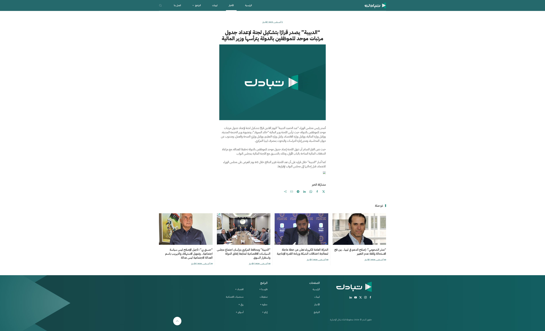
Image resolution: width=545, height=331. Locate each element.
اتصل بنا (177, 5)
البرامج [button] (198, 5)
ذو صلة (379, 205)
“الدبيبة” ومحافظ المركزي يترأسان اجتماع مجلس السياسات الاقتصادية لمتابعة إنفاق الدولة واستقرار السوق (243, 254)
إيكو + (265, 312)
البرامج (317, 312)
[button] (160, 5)
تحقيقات (264, 297)
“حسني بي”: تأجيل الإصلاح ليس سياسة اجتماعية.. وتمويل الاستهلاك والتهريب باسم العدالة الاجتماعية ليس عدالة (189, 254)
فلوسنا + (263, 289)
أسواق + (240, 312)
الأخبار (231, 5)
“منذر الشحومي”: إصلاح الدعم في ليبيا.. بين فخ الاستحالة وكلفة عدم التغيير (360, 252)
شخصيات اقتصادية (235, 297)
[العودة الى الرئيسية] (375, 5)
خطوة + (264, 304)
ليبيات (214, 5)
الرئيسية (248, 5)
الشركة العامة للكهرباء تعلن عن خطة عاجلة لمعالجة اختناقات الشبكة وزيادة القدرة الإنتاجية (302, 252)
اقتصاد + (239, 289)
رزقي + (241, 304)
